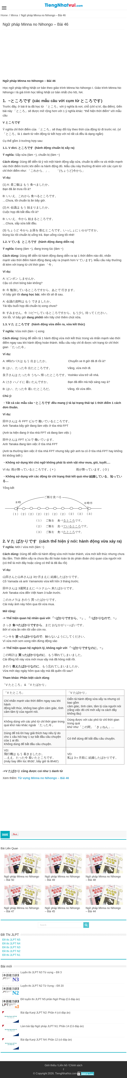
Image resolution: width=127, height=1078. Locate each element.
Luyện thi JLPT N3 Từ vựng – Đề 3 (41, 972)
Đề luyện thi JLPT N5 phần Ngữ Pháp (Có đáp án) (50, 999)
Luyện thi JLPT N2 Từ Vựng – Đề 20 (42, 985)
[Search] (86, 925)
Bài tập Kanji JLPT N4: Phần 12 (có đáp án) (46, 1039)
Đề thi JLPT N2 (11, 951)
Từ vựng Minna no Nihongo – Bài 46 (43, 778)
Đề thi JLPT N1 (11, 955)
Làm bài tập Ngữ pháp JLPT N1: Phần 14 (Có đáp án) (52, 1026)
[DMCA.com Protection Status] (85, 1073)
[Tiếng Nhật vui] (63, 5)
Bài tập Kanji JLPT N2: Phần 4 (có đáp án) (45, 1012)
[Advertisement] (63, 54)
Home (4, 15)
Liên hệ (62, 1065)
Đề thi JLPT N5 (11, 939)
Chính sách (75, 1065)
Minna (14, 15)
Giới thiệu (50, 1065)
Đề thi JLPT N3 (11, 947)
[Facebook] (63, 1069)
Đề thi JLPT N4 (11, 943)
